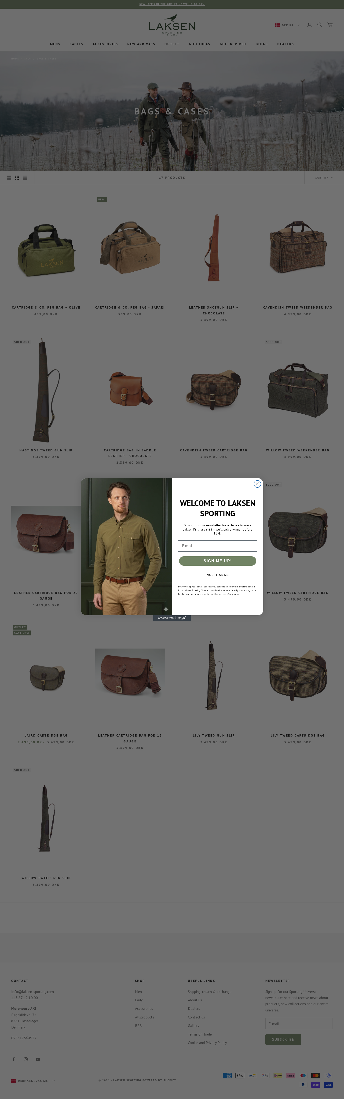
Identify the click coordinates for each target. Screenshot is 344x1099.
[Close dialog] (257, 483)
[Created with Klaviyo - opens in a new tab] (172, 618)
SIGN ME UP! (218, 561)
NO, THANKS (218, 575)
